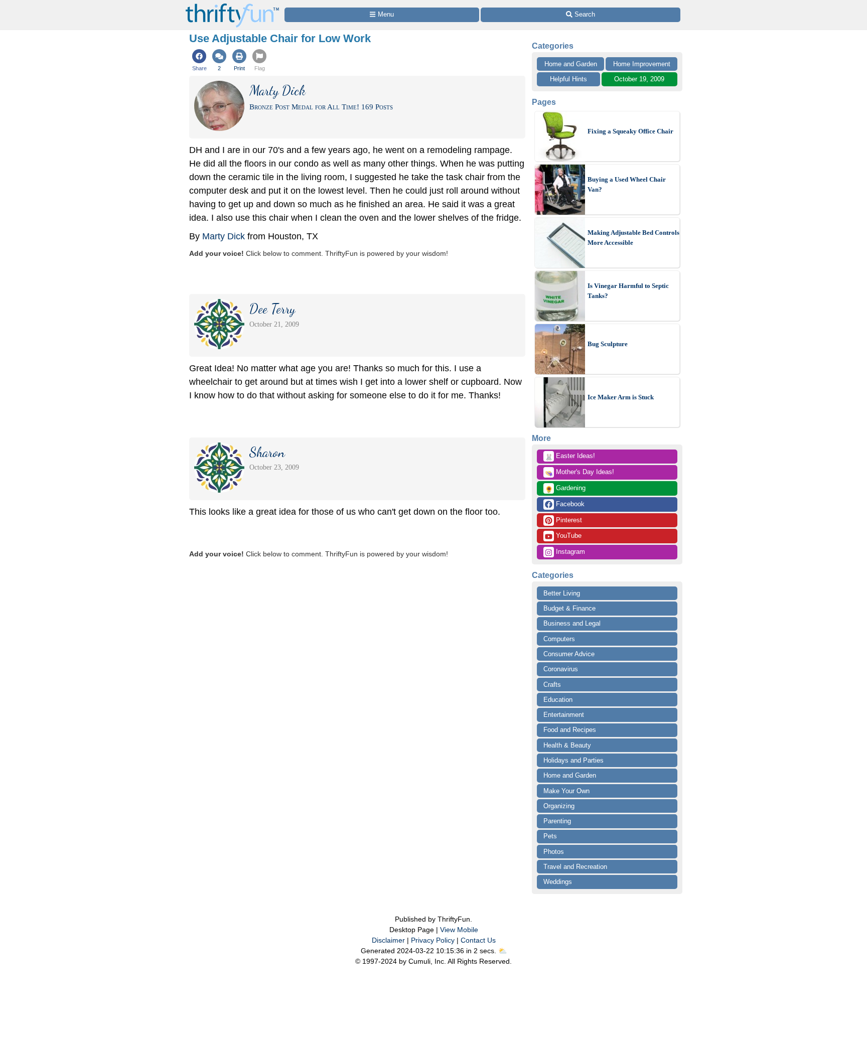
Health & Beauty (567, 745)
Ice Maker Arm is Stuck (621, 397)
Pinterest (568, 520)
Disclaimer (388, 940)
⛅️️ (502, 951)
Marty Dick (223, 236)
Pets (550, 836)
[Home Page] (232, 6)
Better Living (561, 593)
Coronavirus (560, 669)
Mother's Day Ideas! (579, 472)
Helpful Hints (568, 79)
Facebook (569, 504)
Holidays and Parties (573, 760)
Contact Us (478, 940)
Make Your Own (566, 791)
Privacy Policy (433, 940)
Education (557, 699)
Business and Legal (572, 623)
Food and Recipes (569, 729)
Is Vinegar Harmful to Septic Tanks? (628, 291)
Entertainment (563, 714)
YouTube (568, 535)
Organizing (558, 806)
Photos (553, 851)
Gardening (565, 488)
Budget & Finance (569, 608)
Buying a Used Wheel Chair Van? (627, 184)
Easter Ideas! (570, 456)
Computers (559, 639)
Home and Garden (570, 64)
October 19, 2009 (639, 79)
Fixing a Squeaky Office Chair (630, 131)
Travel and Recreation (575, 866)
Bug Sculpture (608, 344)
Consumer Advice (569, 654)
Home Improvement (641, 64)
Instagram (569, 551)
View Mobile (459, 930)
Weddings (557, 881)
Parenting (557, 821)
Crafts (552, 684)
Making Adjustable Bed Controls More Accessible (633, 237)
